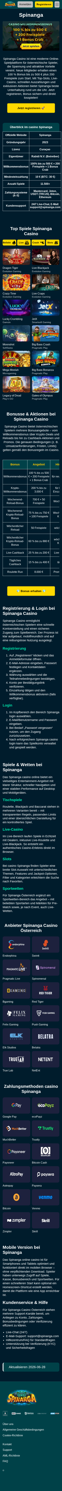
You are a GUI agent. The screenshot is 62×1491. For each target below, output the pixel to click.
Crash (35, 242)
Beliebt (7, 242)
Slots (50, 242)
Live (21, 242)
